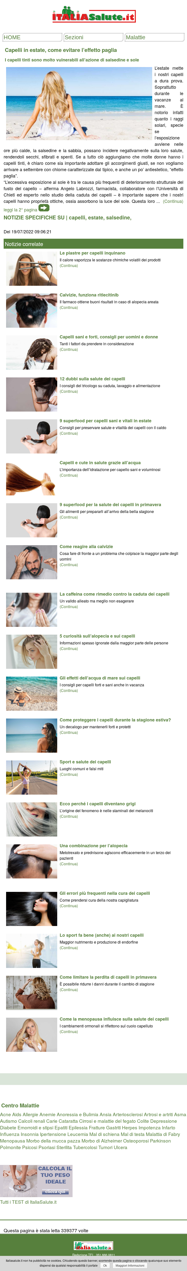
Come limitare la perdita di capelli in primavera (108, 977)
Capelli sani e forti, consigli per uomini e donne (109, 337)
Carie (51, 1120)
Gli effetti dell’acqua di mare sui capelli (100, 678)
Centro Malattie (20, 1105)
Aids (16, 1114)
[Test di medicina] (36, 1195)
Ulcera (120, 1147)
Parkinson (160, 1140)
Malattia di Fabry (163, 1134)
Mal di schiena (104, 1134)
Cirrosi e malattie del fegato (107, 1120)
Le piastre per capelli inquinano (92, 253)
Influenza (9, 1134)
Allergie (30, 1114)
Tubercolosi (85, 1147)
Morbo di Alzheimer (102, 1140)
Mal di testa (133, 1134)
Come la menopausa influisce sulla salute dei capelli (114, 1019)
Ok (105, 1265)
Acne (5, 1114)
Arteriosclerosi (128, 1114)
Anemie (47, 1114)
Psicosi (29, 1147)
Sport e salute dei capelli (85, 762)
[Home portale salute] (93, 27)
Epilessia (78, 1127)
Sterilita (64, 1147)
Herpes (129, 1127)
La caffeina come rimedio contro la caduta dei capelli (114, 594)
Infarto (168, 1127)
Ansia (106, 1114)
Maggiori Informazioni (130, 1265)
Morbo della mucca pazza (53, 1140)
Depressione (163, 1120)
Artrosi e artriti (158, 1114)
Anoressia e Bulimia (77, 1114)
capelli (77, 217)
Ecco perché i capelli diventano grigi (98, 803)
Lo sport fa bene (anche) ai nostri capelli (102, 935)
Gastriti (113, 1127)
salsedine (118, 217)
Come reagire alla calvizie (86, 546)
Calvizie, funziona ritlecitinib (89, 295)
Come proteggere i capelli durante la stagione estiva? (115, 720)
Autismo (8, 1120)
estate (95, 217)
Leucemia (77, 1134)
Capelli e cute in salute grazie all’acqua (100, 462)
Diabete (8, 1127)
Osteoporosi (136, 1140)
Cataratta (68, 1120)
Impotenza (150, 1127)
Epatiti (61, 1127)
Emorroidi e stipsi (35, 1127)
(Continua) (69, 265)
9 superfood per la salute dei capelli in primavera (110, 504)
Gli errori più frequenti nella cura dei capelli (105, 893)
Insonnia (30, 1134)
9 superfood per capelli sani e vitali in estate (105, 420)
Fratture (97, 1127)
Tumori (105, 1147)
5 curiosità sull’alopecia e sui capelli (97, 636)
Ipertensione (53, 1134)
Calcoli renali (31, 1120)
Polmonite (10, 1147)
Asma (180, 1114)
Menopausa (12, 1140)
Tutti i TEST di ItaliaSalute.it (28, 1201)
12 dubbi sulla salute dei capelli (92, 378)
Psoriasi (46, 1147)
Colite (143, 1120)
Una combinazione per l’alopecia (94, 845)
